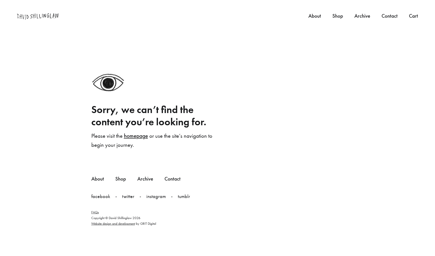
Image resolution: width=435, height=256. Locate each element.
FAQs (95, 212)
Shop (337, 15)
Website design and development (113, 223)
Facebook (100, 196)
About (314, 15)
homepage (136, 136)
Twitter (128, 196)
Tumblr (184, 196)
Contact (390, 15)
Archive (362, 15)
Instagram (156, 196)
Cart (413, 15)
